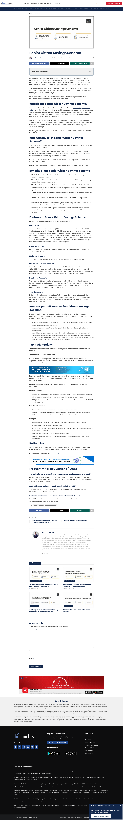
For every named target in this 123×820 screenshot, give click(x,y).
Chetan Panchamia (40, 771)
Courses (26, 3)
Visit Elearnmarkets (65, 817)
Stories (40, 3)
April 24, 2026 (67, 588)
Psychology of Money (43, 799)
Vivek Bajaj (30, 771)
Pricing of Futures (92, 790)
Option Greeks (74, 792)
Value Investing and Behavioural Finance (25, 801)
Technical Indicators (45, 792)
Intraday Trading (33, 790)
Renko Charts (61, 786)
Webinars (34, 3)
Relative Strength (86, 784)
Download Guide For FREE (101, 816)
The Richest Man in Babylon (70, 799)
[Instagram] (24, 747)
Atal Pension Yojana (81, 805)
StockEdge (55, 453)
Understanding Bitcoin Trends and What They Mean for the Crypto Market (77, 585)
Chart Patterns (65, 792)
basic (35, 505)
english (41, 505)
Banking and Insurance (92, 792)
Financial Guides (88, 817)
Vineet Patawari (39, 58)
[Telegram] (36, 747)
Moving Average (89, 786)
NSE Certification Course (30, 779)
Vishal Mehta (17, 773)
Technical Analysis (71, 9)
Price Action (77, 784)
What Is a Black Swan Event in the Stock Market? (76, 611)
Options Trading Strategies (56, 784)
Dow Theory (34, 777)
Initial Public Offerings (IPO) (21, 792)
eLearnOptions (42, 805)
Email (31, 658)
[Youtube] (32, 747)
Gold (15, 794)
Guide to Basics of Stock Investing (102, 806)
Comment (33, 630)
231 (73, 588)
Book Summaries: (19, 799)
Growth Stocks (28, 786)
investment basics (50, 505)
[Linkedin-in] (28, 747)
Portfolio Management (39, 786)
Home (30, 13)
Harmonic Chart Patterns (66, 777)
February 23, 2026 (68, 614)
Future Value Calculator (54, 805)
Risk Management (51, 786)
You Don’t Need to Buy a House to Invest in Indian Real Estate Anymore (43, 585)
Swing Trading (53, 790)
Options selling (69, 784)
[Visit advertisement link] (61, 370)
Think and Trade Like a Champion (88, 799)
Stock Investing (54, 777)
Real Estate (103, 792)
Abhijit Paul (66, 771)
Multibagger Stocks (100, 786)
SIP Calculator (33, 805)
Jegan (72, 771)
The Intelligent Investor (56, 799)
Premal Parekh (58, 771)
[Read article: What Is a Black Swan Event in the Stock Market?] (78, 600)
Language (47, 3)
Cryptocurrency (69, 581)
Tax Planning (96, 784)
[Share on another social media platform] (92, 63)
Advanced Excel (98, 777)
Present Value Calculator (68, 805)
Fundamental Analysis (56, 9)
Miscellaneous (104, 9)
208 (41, 614)
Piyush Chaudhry (27, 773)
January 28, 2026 (51, 58)
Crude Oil (68, 786)
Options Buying (18, 786)
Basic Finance (18, 9)
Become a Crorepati (20, 807)
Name (31, 651)
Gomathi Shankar (46, 773)
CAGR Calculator (23, 805)
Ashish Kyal (50, 771)
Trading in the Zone (43, 801)
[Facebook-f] (15, 747)
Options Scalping (43, 790)
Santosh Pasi (36, 773)
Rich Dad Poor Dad (31, 799)
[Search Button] (96, 3)
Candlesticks (55, 792)
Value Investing (34, 792)
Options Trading (24, 777)
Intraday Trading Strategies (40, 784)
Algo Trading (78, 777)
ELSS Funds (82, 792)
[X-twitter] (19, 747)
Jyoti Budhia (93, 771)
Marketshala (94, 9)
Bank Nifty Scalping (26, 784)
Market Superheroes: (20, 771)
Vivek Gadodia (102, 771)
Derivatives (28, 9)
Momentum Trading (43, 777)
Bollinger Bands (82, 790)
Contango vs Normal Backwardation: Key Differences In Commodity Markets (43, 611)
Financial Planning (41, 9)
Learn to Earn (53, 801)
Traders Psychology (78, 786)
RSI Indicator (73, 790)
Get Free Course (114, 3)
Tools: (16, 805)
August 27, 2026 (34, 588)
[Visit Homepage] (7, 3)
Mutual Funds (83, 9)
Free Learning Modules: (21, 790)
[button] (105, 806)
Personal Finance (103, 790)
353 (75, 614)
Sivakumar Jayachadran (82, 771)
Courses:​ (16, 777)
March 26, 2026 (34, 614)
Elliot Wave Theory (88, 777)
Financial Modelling (64, 790)
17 (40, 588)
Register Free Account (57, 743)
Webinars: (17, 784)
